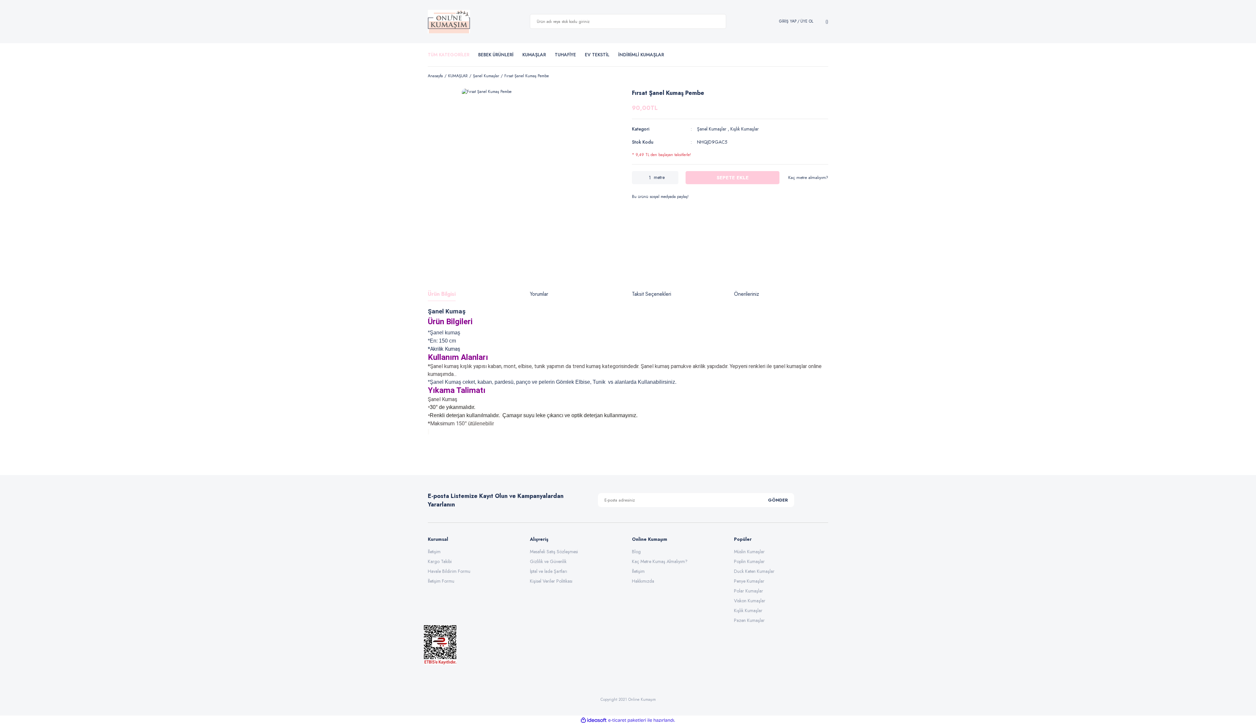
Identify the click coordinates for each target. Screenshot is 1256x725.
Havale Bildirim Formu (449, 571)
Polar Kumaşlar (748, 591)
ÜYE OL (806, 21)
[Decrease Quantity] (637, 177)
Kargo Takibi (440, 561)
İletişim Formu (441, 581)
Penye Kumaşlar (749, 581)
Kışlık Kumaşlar (744, 129)
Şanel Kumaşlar (711, 129)
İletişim (434, 551)
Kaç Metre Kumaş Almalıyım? (660, 561)
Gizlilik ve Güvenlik (548, 561)
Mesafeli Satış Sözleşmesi (554, 551)
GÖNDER (778, 500)
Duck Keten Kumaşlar (754, 571)
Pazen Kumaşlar (749, 620)
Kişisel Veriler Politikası (551, 581)
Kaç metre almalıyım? (808, 177)
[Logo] (449, 21)
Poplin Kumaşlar (749, 561)
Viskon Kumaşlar (749, 600)
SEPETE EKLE (733, 177)
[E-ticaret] (627, 720)
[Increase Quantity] (673, 177)
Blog (636, 551)
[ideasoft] (594, 720)
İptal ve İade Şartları (548, 571)
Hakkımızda (643, 581)
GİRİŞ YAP (787, 21)
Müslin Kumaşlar (749, 551)
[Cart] (826, 22)
